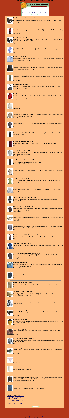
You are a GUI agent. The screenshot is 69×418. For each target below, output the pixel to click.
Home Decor (32, 12)
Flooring (41, 12)
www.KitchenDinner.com (34, 417)
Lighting (46, 12)
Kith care (23, 12)
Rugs (43, 12)
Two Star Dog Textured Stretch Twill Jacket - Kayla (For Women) (15, 400)
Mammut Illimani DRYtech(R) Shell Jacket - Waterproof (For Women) (16, 403)
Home (31, 416)
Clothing (35, 12)
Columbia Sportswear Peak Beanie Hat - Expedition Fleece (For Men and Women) (17, 397)
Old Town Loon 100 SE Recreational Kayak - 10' (13, 399)
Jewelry (29, 12)
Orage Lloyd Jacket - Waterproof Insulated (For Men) (13, 402)
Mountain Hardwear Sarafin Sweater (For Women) (13, 398)
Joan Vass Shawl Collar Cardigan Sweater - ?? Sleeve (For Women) (15, 396)
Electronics (38, 12)
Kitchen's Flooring (40, 416)
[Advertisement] (34, 412)
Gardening (26, 12)
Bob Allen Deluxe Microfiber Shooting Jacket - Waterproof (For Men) (15, 401)
